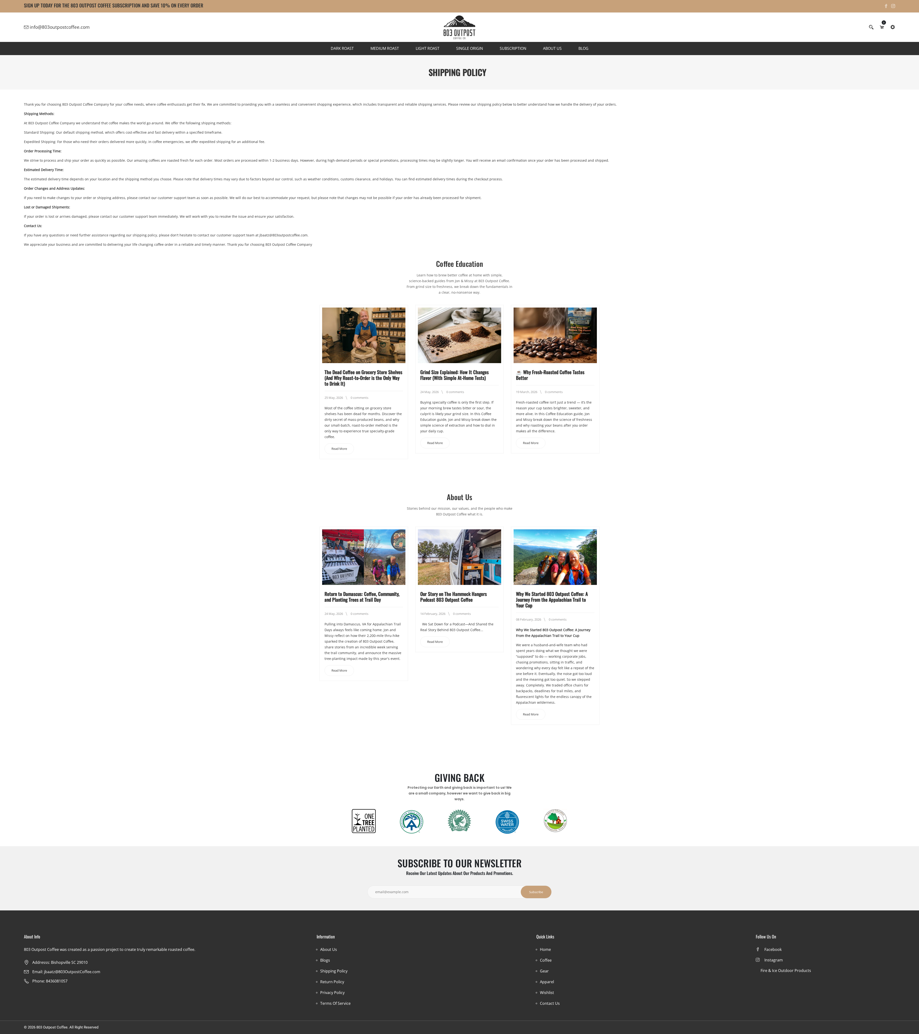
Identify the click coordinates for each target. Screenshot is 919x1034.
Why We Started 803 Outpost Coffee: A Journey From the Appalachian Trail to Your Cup (552, 599)
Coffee (546, 960)
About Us (328, 949)
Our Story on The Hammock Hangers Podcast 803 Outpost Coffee (453, 596)
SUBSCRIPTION (513, 48)
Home (545, 949)
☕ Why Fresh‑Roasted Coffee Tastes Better (550, 374)
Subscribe (536, 892)
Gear (544, 971)
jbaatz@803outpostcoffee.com (283, 235)
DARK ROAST (342, 48)
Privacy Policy (332, 992)
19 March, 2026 (526, 392)
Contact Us (550, 1003)
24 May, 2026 (429, 392)
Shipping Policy (333, 971)
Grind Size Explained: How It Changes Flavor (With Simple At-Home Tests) (454, 374)
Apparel (547, 981)
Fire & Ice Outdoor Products (786, 970)
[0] (882, 27)
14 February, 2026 (432, 613)
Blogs (325, 960)
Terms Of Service (335, 1003)
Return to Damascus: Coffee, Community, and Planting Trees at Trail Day (362, 596)
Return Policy (332, 981)
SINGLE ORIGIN (469, 48)
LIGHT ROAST (427, 48)
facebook (773, 949)
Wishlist (547, 992)
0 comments (359, 397)
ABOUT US (552, 48)
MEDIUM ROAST (384, 48)
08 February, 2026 (528, 619)
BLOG (583, 48)
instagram (773, 960)
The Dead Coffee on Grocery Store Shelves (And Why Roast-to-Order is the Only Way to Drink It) (363, 377)
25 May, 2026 (334, 397)
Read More (339, 448)
